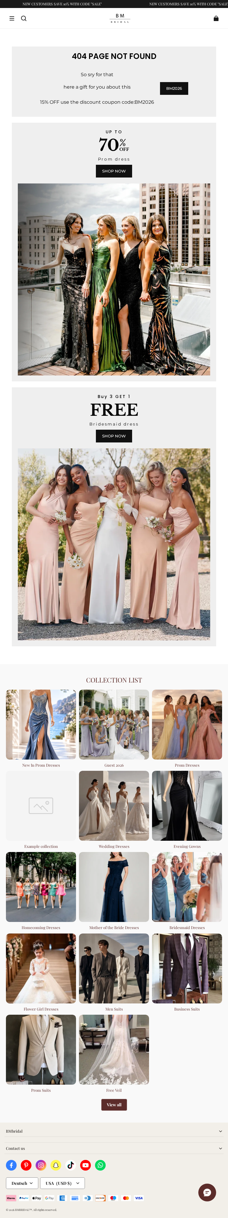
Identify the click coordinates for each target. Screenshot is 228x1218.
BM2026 (174, 88)
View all (114, 1104)
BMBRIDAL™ (23, 1209)
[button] (12, 18)
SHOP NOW (114, 171)
